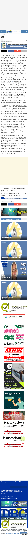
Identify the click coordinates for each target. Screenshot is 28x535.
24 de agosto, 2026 (6, 298)
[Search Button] (26, 31)
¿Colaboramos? (9, 482)
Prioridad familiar (6, 237)
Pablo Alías (11, 201)
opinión (5, 201)
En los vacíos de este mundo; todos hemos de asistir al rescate (13, 276)
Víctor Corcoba (5, 262)
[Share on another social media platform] (24, 51)
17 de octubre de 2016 (15, 39)
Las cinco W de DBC (12, 481)
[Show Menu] (1, 31)
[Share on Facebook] (11, 51)
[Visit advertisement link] (14, 212)
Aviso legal (3, 482)
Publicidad (20, 481)
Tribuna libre (4, 222)
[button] (18, 487)
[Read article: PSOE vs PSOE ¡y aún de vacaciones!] (14, 250)
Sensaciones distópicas (8, 297)
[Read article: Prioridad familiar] (14, 231)
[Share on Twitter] (4, 51)
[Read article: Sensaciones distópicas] (14, 290)
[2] (25, 140)
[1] (12, 81)
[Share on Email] (17, 51)
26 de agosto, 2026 (6, 278)
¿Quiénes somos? (4, 481)
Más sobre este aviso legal (12, 533)
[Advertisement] (14, 14)
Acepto (23, 533)
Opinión (5, 34)
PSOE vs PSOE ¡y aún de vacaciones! (11, 257)
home (2, 34)
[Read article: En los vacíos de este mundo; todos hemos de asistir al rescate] (14, 270)
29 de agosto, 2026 (6, 239)
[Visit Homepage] (13, 31)
